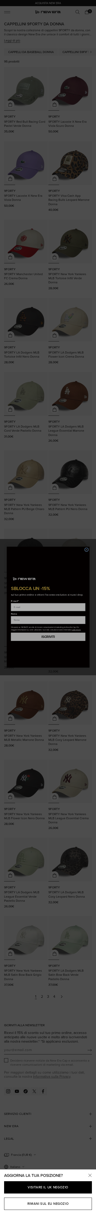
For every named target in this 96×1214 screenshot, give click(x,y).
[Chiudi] (90, 1175)
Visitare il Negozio (48, 1187)
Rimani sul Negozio (48, 1203)
